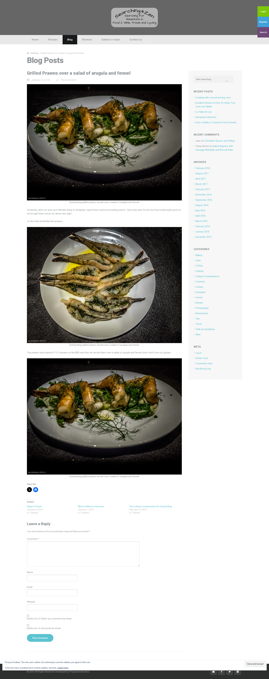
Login (263, 11)
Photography (202, 308)
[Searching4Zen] (134, 17)
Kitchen (199, 302)
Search (263, 32)
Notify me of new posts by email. (44, 628)
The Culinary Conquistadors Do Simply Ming (150, 506)
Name (30, 572)
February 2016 (203, 226)
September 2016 (204, 200)
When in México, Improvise (91, 506)
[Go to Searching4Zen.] (28, 53)
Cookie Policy (63, 668)
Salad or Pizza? (34, 506)
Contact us (135, 39)
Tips (198, 318)
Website (31, 601)
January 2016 (202, 231)
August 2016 (202, 205)
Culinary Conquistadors (207, 276)
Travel (199, 324)
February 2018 (203, 168)
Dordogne (200, 292)
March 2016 (202, 221)
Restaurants (202, 313)
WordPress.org (203, 368)
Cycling (199, 287)
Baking (199, 255)
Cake (198, 260)
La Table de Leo (204, 111)
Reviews (87, 39)
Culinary (200, 271)
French (199, 297)
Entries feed (202, 358)
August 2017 (202, 173)
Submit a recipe (110, 39)
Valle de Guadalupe (205, 329)
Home (35, 39)
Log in (199, 352)
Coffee (199, 265)
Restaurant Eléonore (206, 117)
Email (29, 587)
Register (263, 22)
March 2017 (202, 184)
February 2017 (203, 189)
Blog (70, 39)
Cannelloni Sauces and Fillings (219, 140)
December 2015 (204, 237)
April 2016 (201, 215)
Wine (198, 334)
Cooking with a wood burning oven (213, 97)
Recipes (53, 39)
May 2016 (200, 210)
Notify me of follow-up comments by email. (49, 618)
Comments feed (204, 363)
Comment (33, 539)
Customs (200, 281)
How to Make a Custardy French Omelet (216, 122)
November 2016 (204, 194)
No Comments (69, 79)
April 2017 (201, 178)
